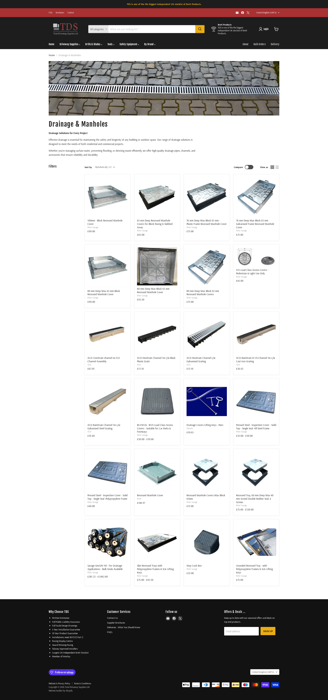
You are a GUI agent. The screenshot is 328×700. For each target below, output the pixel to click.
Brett (139, 498)
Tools (110, 44)
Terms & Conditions (82, 683)
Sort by (88, 167)
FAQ (50, 12)
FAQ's (109, 632)
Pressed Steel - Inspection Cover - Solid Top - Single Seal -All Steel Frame (256, 426)
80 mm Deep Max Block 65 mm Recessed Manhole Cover (153, 290)
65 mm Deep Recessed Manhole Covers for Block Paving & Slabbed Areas (155, 224)
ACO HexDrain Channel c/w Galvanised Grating (201, 359)
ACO (89, 364)
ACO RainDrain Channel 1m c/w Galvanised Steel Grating (103, 426)
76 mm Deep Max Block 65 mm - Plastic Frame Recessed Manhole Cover (207, 222)
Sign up (268, 631)
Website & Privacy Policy (59, 683)
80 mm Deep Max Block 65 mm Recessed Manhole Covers (203, 292)
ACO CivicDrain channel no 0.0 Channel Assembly (103, 359)
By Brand (149, 44)
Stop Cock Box (194, 565)
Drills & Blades (93, 44)
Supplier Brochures (116, 622)
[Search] (199, 29)
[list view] (277, 167)
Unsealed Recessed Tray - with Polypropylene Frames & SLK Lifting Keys (254, 569)
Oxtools (190, 428)
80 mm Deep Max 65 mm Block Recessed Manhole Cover (103, 292)
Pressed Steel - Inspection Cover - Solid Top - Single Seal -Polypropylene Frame (107, 497)
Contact (70, 12)
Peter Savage (92, 227)
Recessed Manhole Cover (150, 495)
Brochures (60, 12)
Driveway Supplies (69, 44)
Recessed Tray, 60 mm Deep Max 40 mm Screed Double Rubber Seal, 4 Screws (254, 499)
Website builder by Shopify (61, 690)
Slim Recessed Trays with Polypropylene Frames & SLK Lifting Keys (155, 569)
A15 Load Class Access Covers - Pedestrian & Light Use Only (252, 271)
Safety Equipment (129, 44)
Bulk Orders (260, 44)
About (245, 44)
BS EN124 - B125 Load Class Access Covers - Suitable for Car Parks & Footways (155, 428)
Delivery (275, 44)
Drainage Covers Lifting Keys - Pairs (205, 425)
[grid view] (272, 167)
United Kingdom (266, 12)
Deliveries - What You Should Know (123, 627)
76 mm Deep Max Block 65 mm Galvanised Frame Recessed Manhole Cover (255, 224)
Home (51, 44)
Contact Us (112, 617)
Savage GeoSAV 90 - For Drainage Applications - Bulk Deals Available (105, 567)
